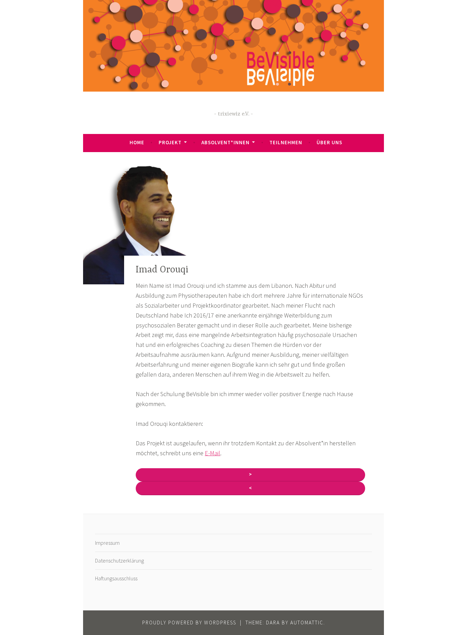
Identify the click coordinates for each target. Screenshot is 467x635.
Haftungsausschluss (116, 578)
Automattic (306, 622)
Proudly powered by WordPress (189, 622)
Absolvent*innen (225, 142)
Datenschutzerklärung (119, 560)
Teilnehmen (285, 142)
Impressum (107, 542)
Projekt (170, 142)
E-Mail (212, 453)
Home (137, 142)
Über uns (329, 142)
